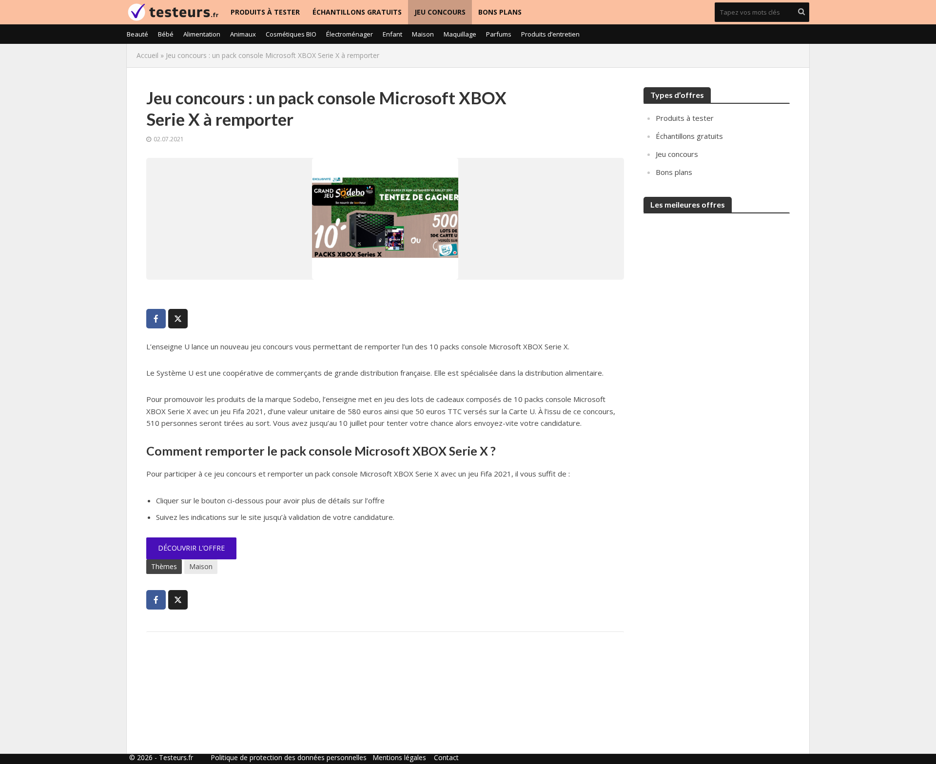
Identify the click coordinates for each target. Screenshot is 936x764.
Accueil (147, 55)
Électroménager (349, 34)
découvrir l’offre (191, 548)
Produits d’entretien (550, 34)
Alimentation (201, 34)
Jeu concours (440, 12)
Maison (423, 34)
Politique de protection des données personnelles (289, 757)
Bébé (166, 34)
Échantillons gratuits (357, 12)
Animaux (243, 34)
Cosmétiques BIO (291, 34)
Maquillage (460, 34)
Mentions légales (399, 757)
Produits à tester (265, 12)
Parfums (498, 34)
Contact (446, 757)
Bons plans (500, 12)
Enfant (392, 34)
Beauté (137, 34)
